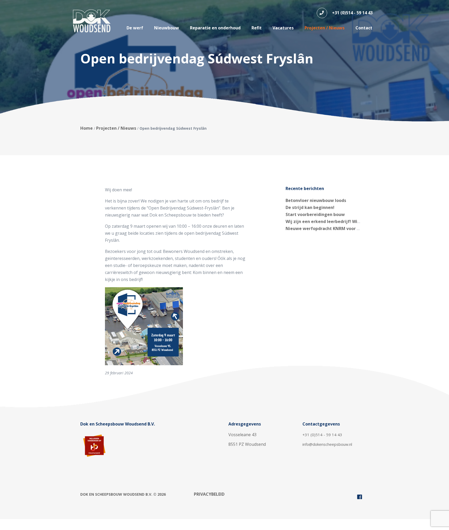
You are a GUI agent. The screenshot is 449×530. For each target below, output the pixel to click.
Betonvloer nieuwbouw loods (316, 200)
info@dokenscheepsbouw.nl (327, 444)
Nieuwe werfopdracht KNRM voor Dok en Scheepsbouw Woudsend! (355, 228)
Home (86, 128)
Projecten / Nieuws (325, 28)
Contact (363, 28)
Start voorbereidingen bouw (315, 214)
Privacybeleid (209, 494)
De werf (135, 28)
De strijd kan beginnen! (310, 207)
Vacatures (283, 28)
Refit (257, 28)
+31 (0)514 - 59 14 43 (352, 13)
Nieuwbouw (166, 28)
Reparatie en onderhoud (215, 28)
